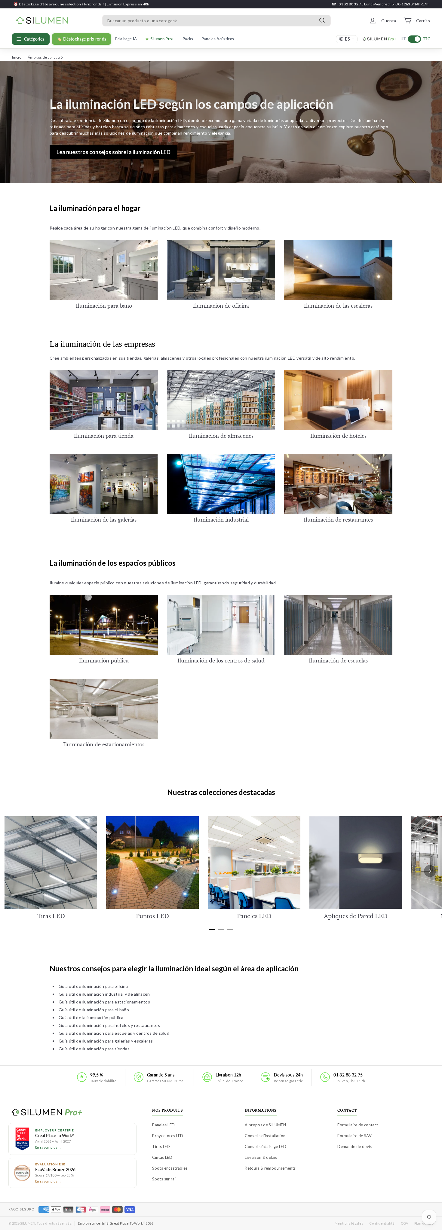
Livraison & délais (261, 1157)
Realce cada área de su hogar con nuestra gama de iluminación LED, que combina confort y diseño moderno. (155, 227)
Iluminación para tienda (104, 436)
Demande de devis (354, 1146)
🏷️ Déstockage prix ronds (81, 39)
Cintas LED (162, 1157)
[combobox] (216, 20)
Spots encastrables (169, 1168)
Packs (188, 38)
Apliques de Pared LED (356, 916)
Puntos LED (152, 916)
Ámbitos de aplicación (46, 57)
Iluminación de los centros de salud (221, 661)
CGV (404, 1223)
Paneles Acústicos (217, 38)
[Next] (430, 871)
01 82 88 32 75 (348, 1074)
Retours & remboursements (270, 1168)
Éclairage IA (126, 38)
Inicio (16, 57)
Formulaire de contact (357, 1124)
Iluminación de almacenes (221, 436)
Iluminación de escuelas (338, 661)
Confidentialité (381, 1223)
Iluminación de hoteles (338, 436)
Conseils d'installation (265, 1135)
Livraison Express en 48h (128, 4)
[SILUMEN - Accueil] (72, 1112)
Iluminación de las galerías (104, 520)
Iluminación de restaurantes (338, 520)
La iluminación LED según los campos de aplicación (191, 103)
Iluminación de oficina (221, 306)
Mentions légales (349, 1223)
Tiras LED (51, 916)
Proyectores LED (167, 1135)
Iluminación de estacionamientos (103, 744)
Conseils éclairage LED (265, 1146)
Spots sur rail (164, 1179)
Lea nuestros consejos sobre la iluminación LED (113, 152)
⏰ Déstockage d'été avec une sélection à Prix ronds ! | (60, 4)
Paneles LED (254, 916)
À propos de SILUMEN (265, 1124)
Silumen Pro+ (162, 38)
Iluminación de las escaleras (338, 306)
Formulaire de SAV (354, 1135)
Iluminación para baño (104, 306)
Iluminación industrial (221, 520)
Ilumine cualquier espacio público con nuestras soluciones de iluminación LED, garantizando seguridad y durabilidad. (163, 582)
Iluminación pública (104, 661)
